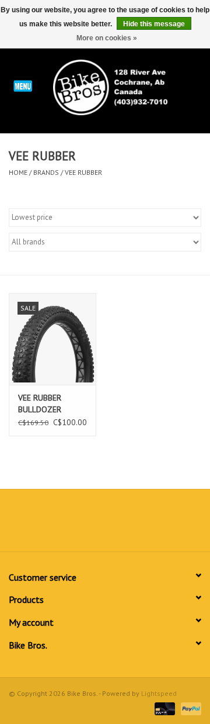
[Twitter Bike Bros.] (84, 524)
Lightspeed (159, 693)
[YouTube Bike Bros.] (126, 524)
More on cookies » (106, 38)
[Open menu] (23, 85)
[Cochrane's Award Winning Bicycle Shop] (127, 86)
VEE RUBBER (83, 172)
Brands (46, 172)
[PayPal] (189, 708)
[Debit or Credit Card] (163, 708)
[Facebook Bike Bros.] (63, 524)
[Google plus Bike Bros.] (105, 524)
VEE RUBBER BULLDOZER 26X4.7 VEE (39, 403)
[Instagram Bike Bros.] (147, 524)
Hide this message (154, 24)
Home (18, 172)
